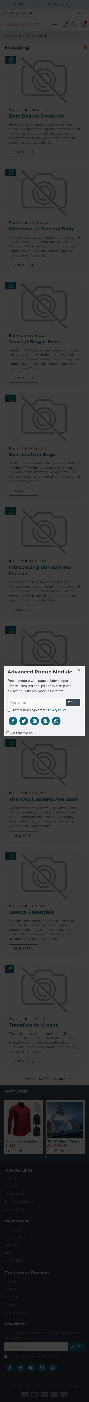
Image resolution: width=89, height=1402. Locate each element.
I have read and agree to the (39, 710)
